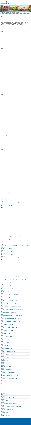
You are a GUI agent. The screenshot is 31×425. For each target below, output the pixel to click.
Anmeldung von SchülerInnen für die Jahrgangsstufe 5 (9, 387)
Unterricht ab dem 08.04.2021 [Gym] (7, 342)
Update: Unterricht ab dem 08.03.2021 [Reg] (8, 354)
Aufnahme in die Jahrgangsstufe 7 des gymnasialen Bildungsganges (12, 202)
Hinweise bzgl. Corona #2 (5, 400)
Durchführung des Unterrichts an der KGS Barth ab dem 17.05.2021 (12, 318)
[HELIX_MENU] (30, 3)
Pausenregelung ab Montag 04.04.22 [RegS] (8, 233)
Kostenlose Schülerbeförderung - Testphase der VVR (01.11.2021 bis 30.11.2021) (14, 267)
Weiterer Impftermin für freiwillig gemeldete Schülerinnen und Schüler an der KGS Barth (15, 245)
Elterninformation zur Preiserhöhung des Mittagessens (9, 218)
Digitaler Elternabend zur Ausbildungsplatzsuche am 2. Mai (10, 129)
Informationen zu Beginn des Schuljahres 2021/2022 (9, 294)
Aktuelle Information (4, 394)
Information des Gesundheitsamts (6, 333)
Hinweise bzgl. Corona (4, 412)
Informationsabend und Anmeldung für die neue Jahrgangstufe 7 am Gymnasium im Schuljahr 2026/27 (14, 43)
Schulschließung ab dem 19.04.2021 (7, 330)
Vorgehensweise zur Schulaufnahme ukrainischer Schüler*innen (11, 236)
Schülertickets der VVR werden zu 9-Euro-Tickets (9, 230)
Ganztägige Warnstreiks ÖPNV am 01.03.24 (8, 132)
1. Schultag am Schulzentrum (5, 117)
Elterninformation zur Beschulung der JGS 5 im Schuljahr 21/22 (11, 306)
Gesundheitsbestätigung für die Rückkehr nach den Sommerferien (11, 300)
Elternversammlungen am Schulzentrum (7, 288)
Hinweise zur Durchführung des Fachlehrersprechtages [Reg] (11, 406)
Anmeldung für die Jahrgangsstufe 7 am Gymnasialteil (9, 384)
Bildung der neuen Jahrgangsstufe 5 (7, 254)
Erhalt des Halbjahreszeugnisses (6, 369)
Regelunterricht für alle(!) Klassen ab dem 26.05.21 (9, 312)
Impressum (23, 419)
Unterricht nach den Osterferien (6, 339)
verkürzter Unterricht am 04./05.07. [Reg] (7, 126)
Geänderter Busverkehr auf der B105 (7, 196)
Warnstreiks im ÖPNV (4, 135)
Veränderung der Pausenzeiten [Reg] (7, 409)
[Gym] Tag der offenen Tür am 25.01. (7, 144)
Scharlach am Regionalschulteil (6, 160)
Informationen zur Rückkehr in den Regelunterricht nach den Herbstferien (12, 276)
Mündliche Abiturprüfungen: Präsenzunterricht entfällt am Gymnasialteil (12, 309)
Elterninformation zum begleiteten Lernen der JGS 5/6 (9, 375)
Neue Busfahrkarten (4, 360)
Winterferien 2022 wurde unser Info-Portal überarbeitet (12, 26)
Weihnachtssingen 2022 (5, 209)
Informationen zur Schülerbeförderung (7, 212)
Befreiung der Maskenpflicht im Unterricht (7, 239)
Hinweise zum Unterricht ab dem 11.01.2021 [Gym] (9, 378)
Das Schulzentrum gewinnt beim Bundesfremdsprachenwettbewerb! (12, 181)
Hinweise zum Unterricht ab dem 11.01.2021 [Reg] (9, 381)
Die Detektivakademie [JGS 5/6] (6, 366)
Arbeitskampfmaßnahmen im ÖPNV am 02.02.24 (9, 141)
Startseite (7, 12)
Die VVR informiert (4, 163)
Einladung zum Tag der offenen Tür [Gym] (7, 205)
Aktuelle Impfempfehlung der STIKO (6, 227)
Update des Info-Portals (5, 242)
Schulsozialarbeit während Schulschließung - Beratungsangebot (11, 327)
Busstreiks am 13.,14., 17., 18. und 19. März (8, 83)
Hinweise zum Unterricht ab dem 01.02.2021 (8, 372)
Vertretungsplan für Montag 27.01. (6, 92)
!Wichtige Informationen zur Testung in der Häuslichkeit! (10, 264)
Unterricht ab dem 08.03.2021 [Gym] (7, 357)
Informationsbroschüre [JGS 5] (6, 184)
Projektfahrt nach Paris (5, 175)
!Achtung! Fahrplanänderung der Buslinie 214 (8, 215)
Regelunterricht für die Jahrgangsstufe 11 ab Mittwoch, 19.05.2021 (11, 315)
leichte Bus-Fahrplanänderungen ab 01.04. (8, 77)
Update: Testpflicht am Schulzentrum (7, 324)
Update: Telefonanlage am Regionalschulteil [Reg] (9, 403)
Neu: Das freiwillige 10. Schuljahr (6, 169)
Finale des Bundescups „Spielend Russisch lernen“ (9, 251)
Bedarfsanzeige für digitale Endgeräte (7, 348)
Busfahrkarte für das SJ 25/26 (6, 86)
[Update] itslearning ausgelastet (6, 390)
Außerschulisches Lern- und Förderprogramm (8, 282)
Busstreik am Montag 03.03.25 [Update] (7, 89)
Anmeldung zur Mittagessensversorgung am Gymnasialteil (10, 221)
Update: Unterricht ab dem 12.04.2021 (7, 336)
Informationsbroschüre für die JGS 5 (6, 120)
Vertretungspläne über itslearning (6, 261)
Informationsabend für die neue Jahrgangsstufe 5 (9, 46)
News (10, 12)
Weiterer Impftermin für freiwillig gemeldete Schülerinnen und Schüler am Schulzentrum (15, 279)
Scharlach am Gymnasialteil (5, 193)
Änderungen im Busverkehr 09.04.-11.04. (7, 74)
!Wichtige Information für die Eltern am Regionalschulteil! (10, 273)
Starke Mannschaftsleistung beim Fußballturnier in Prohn (10, 166)
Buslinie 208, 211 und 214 (5, 199)
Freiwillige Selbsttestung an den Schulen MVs (8, 351)
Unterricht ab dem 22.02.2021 (6, 363)
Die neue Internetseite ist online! (6, 415)
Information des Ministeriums (5, 80)
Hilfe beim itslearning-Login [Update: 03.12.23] (8, 157)
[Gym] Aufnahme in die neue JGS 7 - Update (8, 138)
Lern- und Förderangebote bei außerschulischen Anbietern (10, 321)
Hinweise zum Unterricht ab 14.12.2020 (7, 397)
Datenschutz (28, 419)
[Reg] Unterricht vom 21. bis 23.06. (6, 187)
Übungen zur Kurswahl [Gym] (6, 345)
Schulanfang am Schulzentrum (6, 172)
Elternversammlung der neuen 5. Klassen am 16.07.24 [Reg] (10, 123)
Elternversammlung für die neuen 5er (7, 190)
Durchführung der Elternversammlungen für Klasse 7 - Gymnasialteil (12, 303)
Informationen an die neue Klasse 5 (6, 224)
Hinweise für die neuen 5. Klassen (6, 297)
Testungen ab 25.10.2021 (5, 270)
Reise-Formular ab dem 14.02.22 (6, 248)
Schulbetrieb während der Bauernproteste (8, 147)
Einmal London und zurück (5, 178)
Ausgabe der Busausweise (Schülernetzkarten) (8, 114)
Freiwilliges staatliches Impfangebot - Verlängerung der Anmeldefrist (12, 291)
